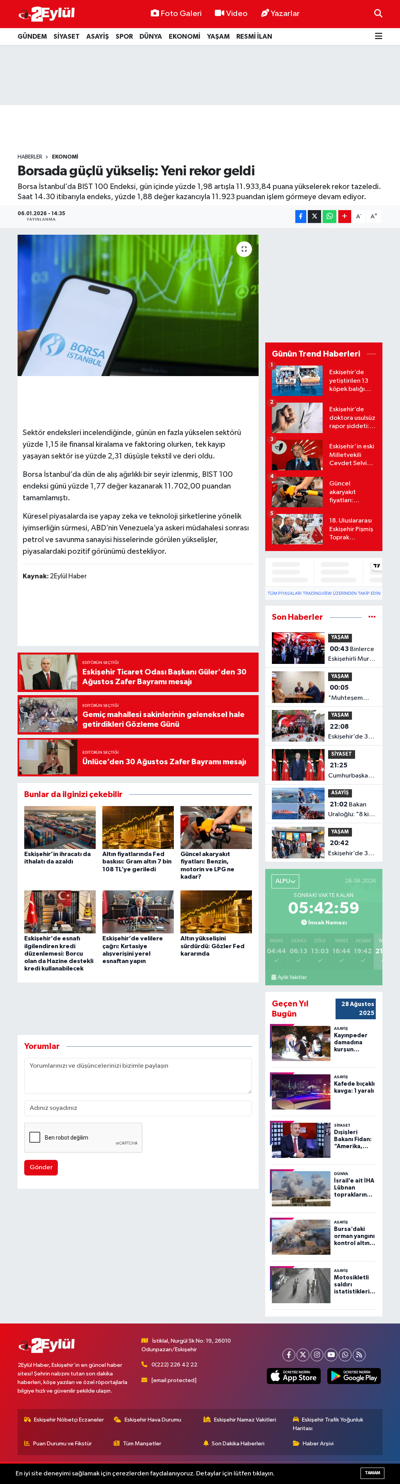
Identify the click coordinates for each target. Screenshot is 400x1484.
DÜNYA (150, 36)
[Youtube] (331, 1354)
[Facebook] (288, 1354)
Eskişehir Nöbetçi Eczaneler (69, 1420)
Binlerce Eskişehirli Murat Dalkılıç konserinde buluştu (351, 655)
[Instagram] (317, 1354)
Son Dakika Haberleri (238, 1444)
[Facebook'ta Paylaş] (300, 216)
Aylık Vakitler (292, 977)
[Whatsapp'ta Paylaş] (329, 216)
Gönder (41, 1167)
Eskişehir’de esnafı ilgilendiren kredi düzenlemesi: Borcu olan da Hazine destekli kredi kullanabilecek (58, 953)
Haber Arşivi (318, 1444)
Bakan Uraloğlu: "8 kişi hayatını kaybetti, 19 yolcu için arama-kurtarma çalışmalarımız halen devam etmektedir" (351, 810)
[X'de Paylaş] (314, 216)
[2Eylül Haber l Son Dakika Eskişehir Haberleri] (47, 14)
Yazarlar (285, 13)
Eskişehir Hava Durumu (153, 1420)
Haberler (30, 157)
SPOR (124, 36)
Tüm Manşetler (142, 1444)
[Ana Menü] (378, 36)
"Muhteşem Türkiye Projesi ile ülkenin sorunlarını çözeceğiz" (349, 693)
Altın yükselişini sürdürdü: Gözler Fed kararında (212, 945)
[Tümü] (372, 617)
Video (237, 13)
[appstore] (293, 1376)
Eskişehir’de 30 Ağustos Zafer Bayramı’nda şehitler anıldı (350, 849)
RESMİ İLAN (254, 36)
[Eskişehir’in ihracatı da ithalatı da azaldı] (60, 827)
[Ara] (378, 14)
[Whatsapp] (345, 1354)
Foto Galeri (181, 13)
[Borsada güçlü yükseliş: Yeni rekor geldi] (138, 305)
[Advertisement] (200, 75)
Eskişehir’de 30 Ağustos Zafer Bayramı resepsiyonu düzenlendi (350, 732)
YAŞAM (218, 36)
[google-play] (353, 1376)
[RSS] (359, 1354)
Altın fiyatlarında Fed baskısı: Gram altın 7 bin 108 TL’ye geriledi (136, 861)
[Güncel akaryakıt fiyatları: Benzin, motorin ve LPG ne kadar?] (216, 827)
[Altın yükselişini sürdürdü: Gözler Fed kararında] (216, 911)
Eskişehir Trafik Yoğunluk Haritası (328, 1424)
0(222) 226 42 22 (174, 1365)
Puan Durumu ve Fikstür (62, 1444)
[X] (302, 1354)
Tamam (372, 1473)
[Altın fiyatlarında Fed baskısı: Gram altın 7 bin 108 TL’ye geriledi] (138, 827)
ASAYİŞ (97, 36)
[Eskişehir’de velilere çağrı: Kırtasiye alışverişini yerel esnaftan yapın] (138, 911)
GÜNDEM (32, 36)
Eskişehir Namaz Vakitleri (245, 1420)
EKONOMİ (184, 36)
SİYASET (67, 36)
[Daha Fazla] (344, 216)
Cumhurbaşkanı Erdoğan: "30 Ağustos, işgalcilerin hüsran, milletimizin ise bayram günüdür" (350, 771)
